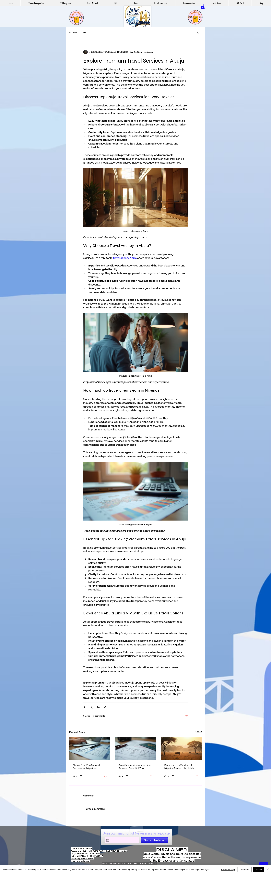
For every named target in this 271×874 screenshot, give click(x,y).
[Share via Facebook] (84, 707)
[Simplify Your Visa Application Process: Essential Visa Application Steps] (135, 748)
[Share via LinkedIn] (98, 707)
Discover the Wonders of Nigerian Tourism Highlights (179, 766)
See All (198, 732)
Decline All (244, 869)
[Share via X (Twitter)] (91, 707)
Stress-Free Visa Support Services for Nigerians (86, 766)
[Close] (267, 869)
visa (84, 33)
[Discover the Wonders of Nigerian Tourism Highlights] (181, 748)
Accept (259, 869)
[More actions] (186, 52)
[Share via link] (105, 707)
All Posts (73, 33)
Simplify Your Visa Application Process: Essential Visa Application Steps (134, 766)
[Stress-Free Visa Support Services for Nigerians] (89, 748)
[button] (203, 6)
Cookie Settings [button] (228, 869)
